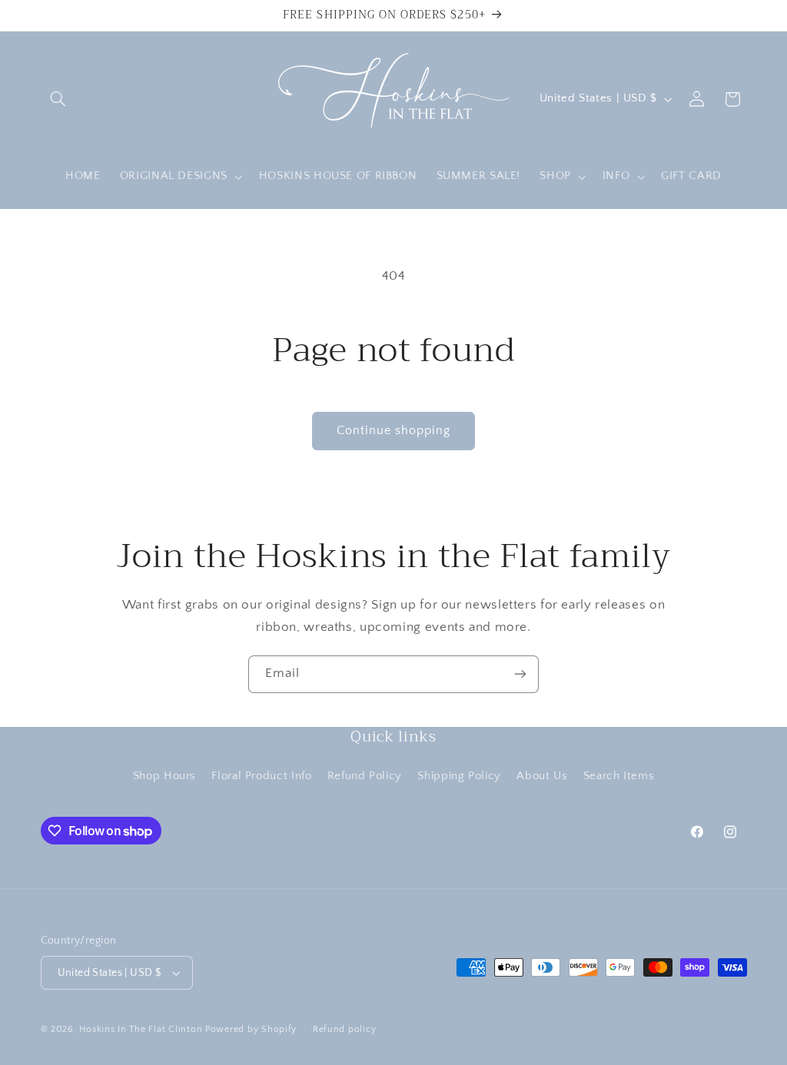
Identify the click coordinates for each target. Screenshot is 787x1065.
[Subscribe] (520, 674)
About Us (541, 776)
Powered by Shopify (251, 1029)
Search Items (619, 776)
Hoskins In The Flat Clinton (140, 1029)
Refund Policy (364, 776)
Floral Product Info (261, 776)
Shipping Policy (458, 776)
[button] (58, 99)
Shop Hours (164, 776)
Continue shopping (394, 430)
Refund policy (345, 1029)
